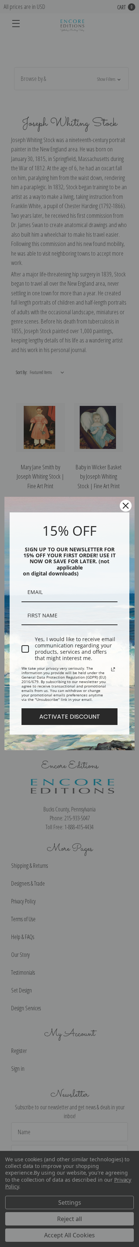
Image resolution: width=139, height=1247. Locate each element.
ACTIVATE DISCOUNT (69, 716)
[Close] (126, 506)
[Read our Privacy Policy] (113, 669)
